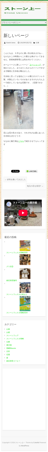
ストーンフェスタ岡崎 (15, 339)
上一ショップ (35, 65)
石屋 (8, 355)
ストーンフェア (12, 335)
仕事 (37, 43)
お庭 (8, 332)
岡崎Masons (11, 348)
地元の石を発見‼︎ (35, 186)
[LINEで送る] (31, 171)
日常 (8, 351)
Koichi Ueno (10, 43)
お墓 (8, 329)
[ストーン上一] (22, 11)
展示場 (9, 345)
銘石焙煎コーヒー (13, 361)
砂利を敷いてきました (15, 179)
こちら (21, 141)
